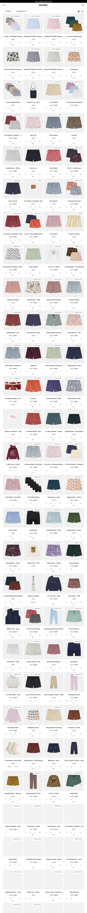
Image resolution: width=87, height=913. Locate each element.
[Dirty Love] (33, 122)
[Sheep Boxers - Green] (74, 517)
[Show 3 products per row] (82, 11)
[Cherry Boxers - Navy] (33, 320)
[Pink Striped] (54, 221)
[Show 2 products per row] (78, 11)
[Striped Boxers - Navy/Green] (74, 419)
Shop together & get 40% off (43, 1)
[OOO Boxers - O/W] (13, 649)
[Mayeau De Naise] (33, 583)
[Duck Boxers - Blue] (54, 485)
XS (46, 470)
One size (33, 108)
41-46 (16, 766)
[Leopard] (74, 122)
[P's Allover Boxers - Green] (54, 419)
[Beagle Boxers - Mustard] (13, 781)
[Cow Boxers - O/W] (74, 583)
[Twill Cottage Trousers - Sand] (54, 682)
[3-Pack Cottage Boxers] (74, 24)
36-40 (9, 766)
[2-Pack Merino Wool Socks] (13, 748)
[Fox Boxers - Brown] (74, 715)
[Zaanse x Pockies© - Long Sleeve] (13, 419)
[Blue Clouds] (13, 517)
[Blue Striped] (54, 188)
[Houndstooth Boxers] (54, 649)
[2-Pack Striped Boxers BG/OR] (13, 583)
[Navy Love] (33, 155)
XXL (13, 45)
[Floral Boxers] (74, 57)
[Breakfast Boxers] (33, 715)
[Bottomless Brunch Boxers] (13, 57)
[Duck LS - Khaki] (54, 781)
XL (19, 42)
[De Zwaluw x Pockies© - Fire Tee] (74, 814)
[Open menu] (6, 5)
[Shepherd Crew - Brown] (54, 847)
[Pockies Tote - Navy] (33, 90)
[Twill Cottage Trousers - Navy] (74, 748)
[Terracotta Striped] (13, 287)
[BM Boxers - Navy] (54, 748)
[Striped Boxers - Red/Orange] (33, 748)
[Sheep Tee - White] (33, 879)
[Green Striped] (33, 254)
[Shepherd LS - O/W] (33, 550)
